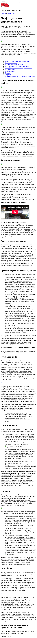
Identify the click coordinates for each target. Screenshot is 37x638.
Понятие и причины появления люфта (17, 61)
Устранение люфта (11, 63)
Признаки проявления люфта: (14, 64)
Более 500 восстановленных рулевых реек (18, 68)
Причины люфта (10, 71)
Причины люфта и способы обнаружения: (18, 66)
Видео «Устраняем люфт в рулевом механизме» (20, 76)
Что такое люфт (10, 69)
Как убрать (8, 74)
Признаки (8, 73)
